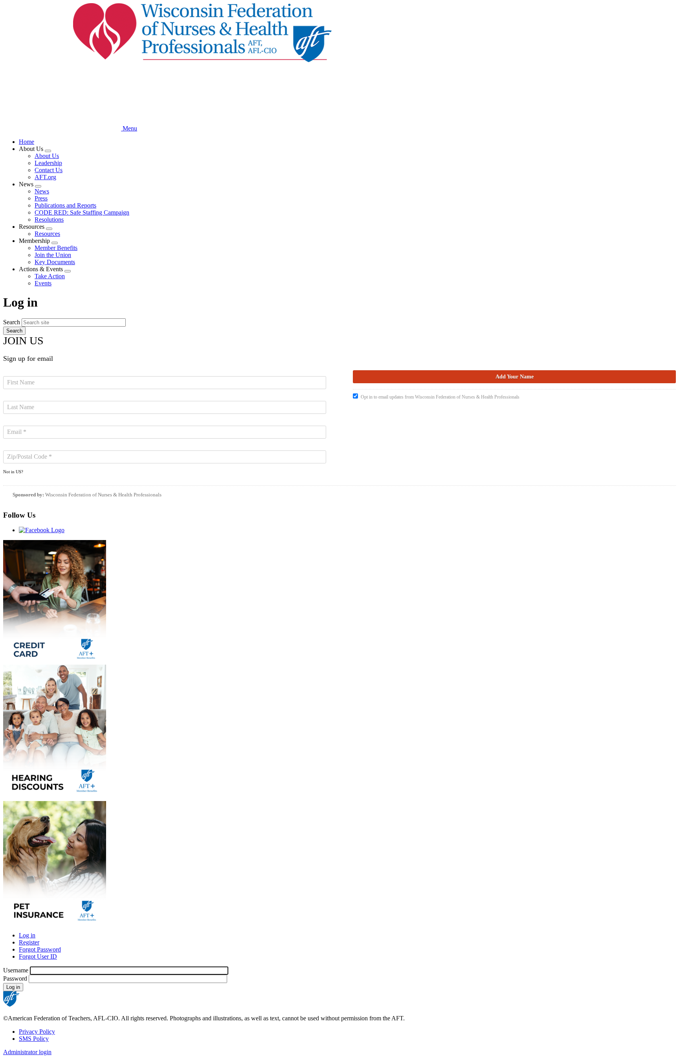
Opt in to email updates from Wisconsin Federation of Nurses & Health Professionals (440, 397)
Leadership (48, 163)
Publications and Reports (65, 205)
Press (41, 198)
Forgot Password (40, 949)
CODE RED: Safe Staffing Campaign (82, 212)
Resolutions (49, 219)
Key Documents (55, 262)
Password (15, 978)
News (42, 191)
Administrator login (27, 1052)
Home (26, 141)
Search (11, 322)
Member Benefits (56, 247)
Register (29, 942)
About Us (47, 156)
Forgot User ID (38, 956)
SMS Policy (34, 1038)
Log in (27, 935)
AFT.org (45, 177)
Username (15, 970)
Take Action (50, 276)
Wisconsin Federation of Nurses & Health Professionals (103, 495)
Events (43, 283)
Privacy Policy (37, 1031)
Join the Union (53, 255)
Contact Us (48, 170)
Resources (47, 233)
